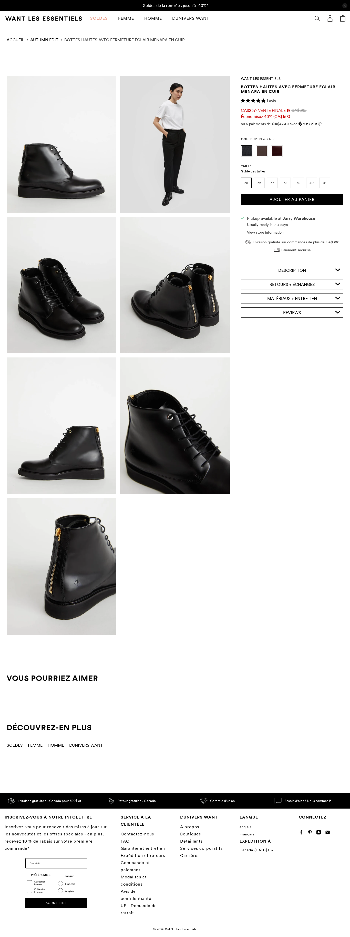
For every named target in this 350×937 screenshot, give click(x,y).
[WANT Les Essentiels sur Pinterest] (311, 833)
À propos (189, 826)
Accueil (15, 40)
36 (259, 183)
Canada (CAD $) (255, 850)
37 (272, 183)
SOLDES (99, 18)
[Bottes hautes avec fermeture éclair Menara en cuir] (61, 144)
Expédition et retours (143, 855)
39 (299, 183)
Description (292, 270)
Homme (153, 18)
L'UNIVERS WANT (190, 18)
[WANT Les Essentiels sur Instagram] (320, 833)
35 (246, 183)
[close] (344, 5)
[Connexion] (330, 18)
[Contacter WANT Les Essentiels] (329, 833)
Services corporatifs (201, 848)
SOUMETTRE (56, 903)
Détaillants (191, 841)
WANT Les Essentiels (261, 79)
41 (324, 183)
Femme (126, 18)
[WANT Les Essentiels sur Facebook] (302, 833)
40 (312, 183)
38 (285, 183)
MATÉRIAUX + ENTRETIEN (292, 298)
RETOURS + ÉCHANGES (292, 284)
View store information (265, 232)
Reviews (292, 312)
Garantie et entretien (143, 848)
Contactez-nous (137, 834)
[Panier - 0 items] (343, 18)
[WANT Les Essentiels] (43, 18)
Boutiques (190, 834)
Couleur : (258, 139)
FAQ (125, 841)
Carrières (190, 855)
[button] (253, 100)
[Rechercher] (317, 18)
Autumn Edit (44, 40)
